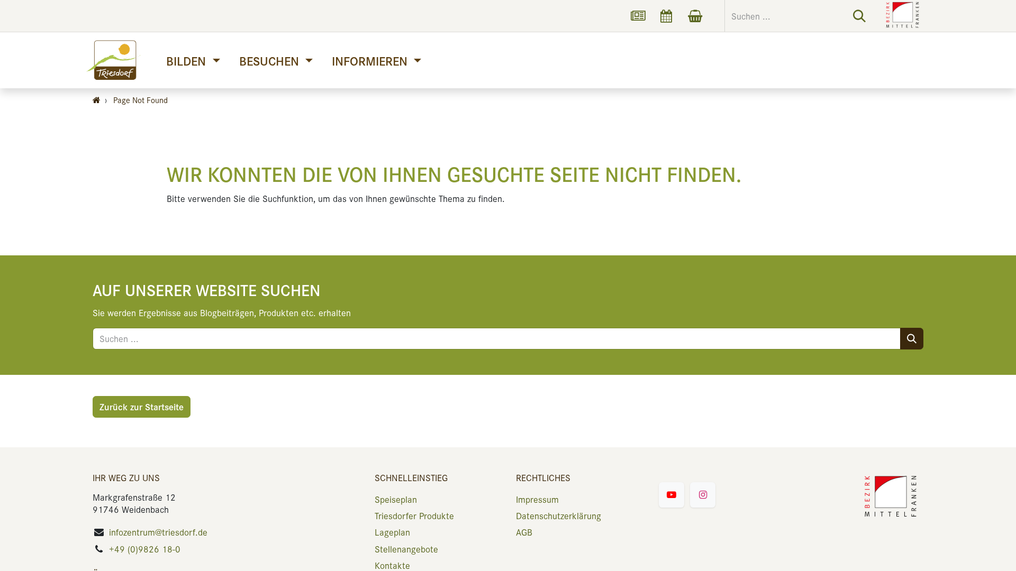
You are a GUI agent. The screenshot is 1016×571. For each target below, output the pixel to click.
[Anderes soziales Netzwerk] (637, 16)
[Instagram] (702, 495)
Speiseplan (396, 499)
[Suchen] (859, 16)
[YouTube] (671, 495)
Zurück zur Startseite (141, 406)
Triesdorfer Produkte (414, 515)
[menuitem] (193, 60)
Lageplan (392, 532)
